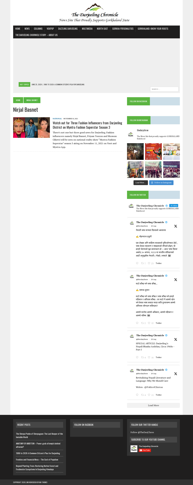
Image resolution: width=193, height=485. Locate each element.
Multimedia (87, 28)
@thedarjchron (142, 226)
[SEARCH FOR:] (164, 88)
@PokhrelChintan (153, 387)
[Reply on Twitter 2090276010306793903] (137, 357)
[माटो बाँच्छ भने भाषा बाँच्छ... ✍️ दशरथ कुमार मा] (171, 169)
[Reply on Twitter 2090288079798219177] (137, 323)
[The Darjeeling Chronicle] (96, 13)
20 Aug (153, 226)
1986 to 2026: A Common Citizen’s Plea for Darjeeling (38, 453)
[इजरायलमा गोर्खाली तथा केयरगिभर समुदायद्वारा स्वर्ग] (135, 151)
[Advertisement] (96, 61)
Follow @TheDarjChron (142, 432)
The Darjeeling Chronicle (150, 222)
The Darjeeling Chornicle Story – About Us (36, 35)
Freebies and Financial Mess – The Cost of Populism (37, 459)
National (57, 119)
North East (102, 28)
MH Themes (43, 482)
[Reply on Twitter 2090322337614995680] (137, 263)
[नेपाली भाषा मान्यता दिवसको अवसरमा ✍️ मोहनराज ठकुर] (153, 169)
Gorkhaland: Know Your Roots (153, 28)
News (27, 28)
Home (17, 28)
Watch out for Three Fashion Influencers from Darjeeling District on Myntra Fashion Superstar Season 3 (87, 125)
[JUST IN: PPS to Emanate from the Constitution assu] (171, 151)
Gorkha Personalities (122, 28)
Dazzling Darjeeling (68, 28)
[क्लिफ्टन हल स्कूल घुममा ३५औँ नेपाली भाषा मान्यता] (135, 169)
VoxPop (50, 28)
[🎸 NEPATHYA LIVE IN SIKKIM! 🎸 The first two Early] (153, 151)
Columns (38, 28)
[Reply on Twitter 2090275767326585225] (137, 395)
